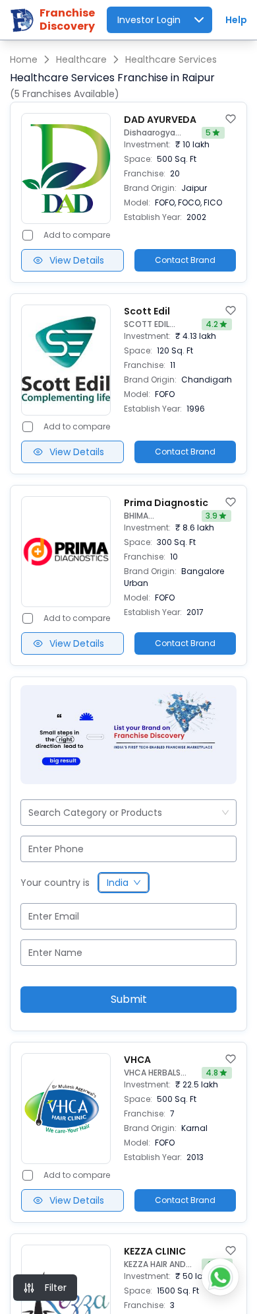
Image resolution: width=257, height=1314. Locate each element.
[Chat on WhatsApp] (220, 1277)
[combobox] (29, 813)
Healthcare (81, 59)
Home (24, 59)
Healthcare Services (171, 59)
